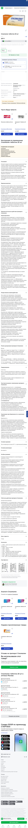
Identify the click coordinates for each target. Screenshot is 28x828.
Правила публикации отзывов (6, 792)
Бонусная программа (5, 782)
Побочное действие (21, 103)
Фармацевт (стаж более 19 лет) (11, 585)
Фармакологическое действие (7, 151)
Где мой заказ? (4, 779)
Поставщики (3, 767)
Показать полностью (5, 156)
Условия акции (4, 732)
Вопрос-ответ (3, 780)
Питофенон (15, 86)
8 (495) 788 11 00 (6, 754)
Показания (4, 103)
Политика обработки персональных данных (9, 790)
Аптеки (2, 763)
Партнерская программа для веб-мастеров (9, 771)
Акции (2, 764)
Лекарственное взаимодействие (8, 152)
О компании (3, 761)
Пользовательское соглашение (7, 789)
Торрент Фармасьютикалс (19, 93)
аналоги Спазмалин (13, 594)
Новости (2, 770)
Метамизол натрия (17, 85)
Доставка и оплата (4, 776)
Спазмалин (15, 83)
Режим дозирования (11, 103)
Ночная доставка (4, 777)
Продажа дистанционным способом (8, 796)
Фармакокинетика (5, 149)
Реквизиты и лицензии (5, 788)
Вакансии (3, 766)
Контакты (3, 768)
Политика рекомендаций (5, 795)
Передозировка (4, 154)
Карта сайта (3, 783)
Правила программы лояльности (7, 793)
